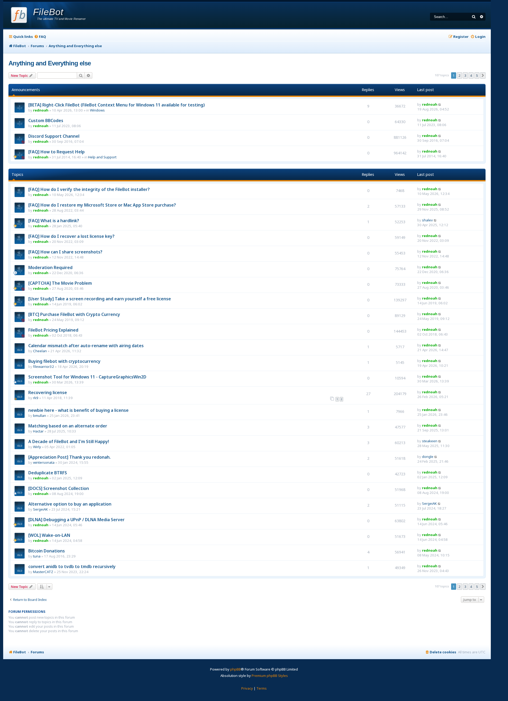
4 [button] (471, 75)
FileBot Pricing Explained (53, 330)
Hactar (38, 431)
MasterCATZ (43, 571)
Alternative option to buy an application (69, 504)
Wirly (37, 446)
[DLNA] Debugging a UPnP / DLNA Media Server (76, 520)
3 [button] (465, 75)
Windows (97, 110)
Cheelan (40, 351)
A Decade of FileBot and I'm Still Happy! (68, 441)
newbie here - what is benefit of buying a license (78, 410)
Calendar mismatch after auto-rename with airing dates (86, 346)
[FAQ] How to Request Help (56, 152)
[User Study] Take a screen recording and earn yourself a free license (99, 299)
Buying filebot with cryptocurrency (64, 361)
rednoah (40, 110)
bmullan (39, 415)
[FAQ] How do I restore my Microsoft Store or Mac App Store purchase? (102, 205)
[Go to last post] (440, 104)
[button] (483, 75)
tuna (36, 556)
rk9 (35, 397)
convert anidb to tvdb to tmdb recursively (72, 566)
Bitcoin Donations (46, 551)
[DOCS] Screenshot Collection (58, 488)
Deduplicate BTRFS (47, 473)
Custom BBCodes (45, 120)
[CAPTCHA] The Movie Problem (60, 283)
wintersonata (44, 462)
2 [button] (459, 75)
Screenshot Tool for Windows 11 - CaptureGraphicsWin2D (87, 377)
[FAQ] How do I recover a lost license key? (71, 236)
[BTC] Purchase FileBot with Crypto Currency (74, 314)
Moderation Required (50, 267)
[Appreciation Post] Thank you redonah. (69, 457)
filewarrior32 (43, 366)
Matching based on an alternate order (67, 426)
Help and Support (102, 157)
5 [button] (477, 75)
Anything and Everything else (49, 63)
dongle (427, 456)
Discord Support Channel (53, 136)
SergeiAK (40, 509)
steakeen (429, 441)
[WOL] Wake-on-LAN (49, 535)
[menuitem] (40, 37)
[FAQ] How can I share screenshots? (65, 252)
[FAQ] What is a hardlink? (53, 221)
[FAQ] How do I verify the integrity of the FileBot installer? (89, 189)
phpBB (235, 669)
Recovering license (47, 392)
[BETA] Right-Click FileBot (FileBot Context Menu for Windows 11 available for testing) (116, 105)
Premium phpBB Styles (270, 675)
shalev (427, 220)
